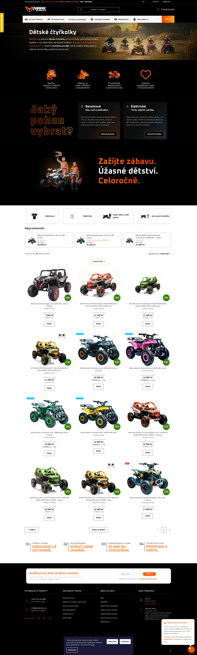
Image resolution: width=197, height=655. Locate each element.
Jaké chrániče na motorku (109, 610)
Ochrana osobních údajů (70, 606)
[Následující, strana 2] (163, 529)
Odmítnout (112, 641)
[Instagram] (44, 618)
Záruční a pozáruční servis (109, 618)
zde (93, 645)
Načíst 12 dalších (98, 530)
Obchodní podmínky (69, 610)
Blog (81, 1)
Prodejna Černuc (68, 614)
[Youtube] (50, 618)
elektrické (47, 43)
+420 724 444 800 (51, 1)
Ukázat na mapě (150, 603)
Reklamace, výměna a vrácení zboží (74, 602)
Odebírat (149, 574)
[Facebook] (38, 618)
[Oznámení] (191, 649)
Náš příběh (104, 602)
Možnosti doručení (69, 598)
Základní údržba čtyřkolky (109, 614)
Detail (49, 324)
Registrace (166, 1)
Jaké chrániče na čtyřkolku (109, 606)
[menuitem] (34, 19)
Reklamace (88, 1)
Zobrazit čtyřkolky (108, 134)
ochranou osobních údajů (148, 579)
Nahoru (33, 530)
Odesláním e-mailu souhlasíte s (138, 579)
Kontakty (76, 1)
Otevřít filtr (98, 261)
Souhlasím (125, 641)
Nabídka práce (105, 622)
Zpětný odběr (67, 618)
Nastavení (72, 650)
